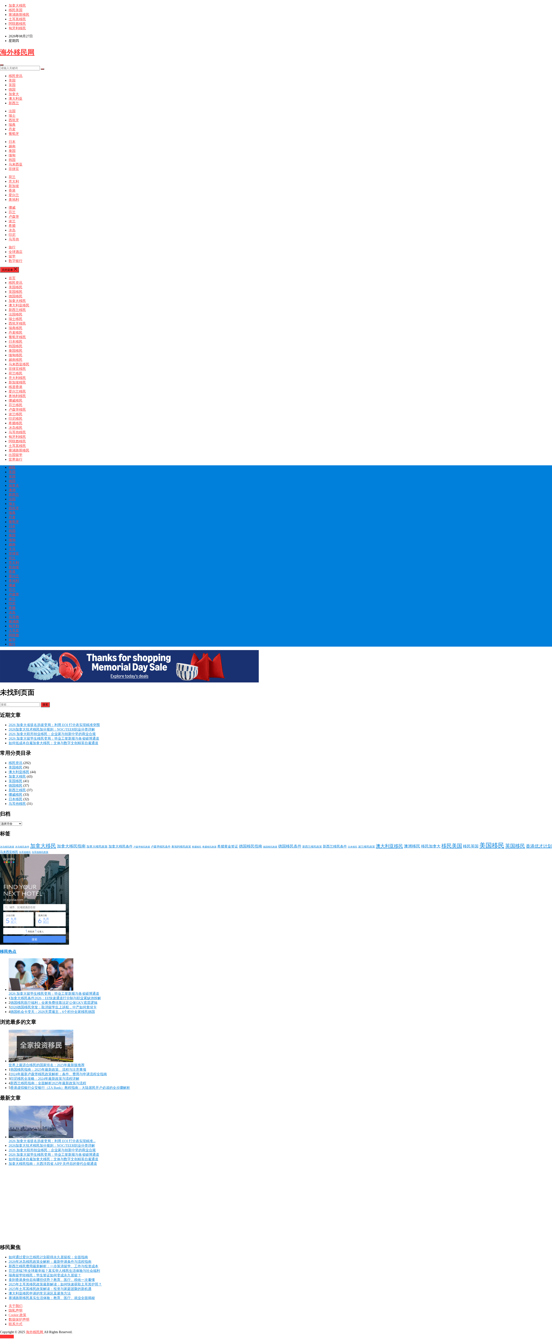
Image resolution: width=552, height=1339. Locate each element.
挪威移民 (15, 400)
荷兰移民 (15, 373)
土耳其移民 (17, 19)
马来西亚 (15, 164)
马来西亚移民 (19, 364)
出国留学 (15, 455)
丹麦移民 (15, 332)
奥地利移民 (17, 396)
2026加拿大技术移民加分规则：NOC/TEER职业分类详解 (52, 729)
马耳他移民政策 (40, 852)
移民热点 (8, 951)
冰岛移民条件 (22, 847)
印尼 (12, 235)
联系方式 (15, 1324)
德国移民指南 (250, 846)
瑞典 (12, 124)
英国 (12, 85)
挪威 (12, 207)
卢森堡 (14, 216)
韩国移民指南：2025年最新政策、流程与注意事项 (48, 1069)
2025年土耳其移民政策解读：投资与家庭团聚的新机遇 (50, 1289)
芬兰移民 (15, 405)
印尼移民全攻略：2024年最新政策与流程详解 (44, 1078)
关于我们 (15, 1306)
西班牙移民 (17, 323)
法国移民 (15, 314)
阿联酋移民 (17, 23)
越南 (12, 146)
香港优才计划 (539, 846)
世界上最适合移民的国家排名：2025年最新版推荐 (47, 1065)
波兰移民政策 (366, 846)
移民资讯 (15, 76)
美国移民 (15, 287)
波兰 (12, 221)
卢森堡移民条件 (161, 846)
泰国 (12, 151)
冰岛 (12, 230)
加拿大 (14, 94)
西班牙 (14, 120)
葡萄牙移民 (17, 337)
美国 (12, 80)
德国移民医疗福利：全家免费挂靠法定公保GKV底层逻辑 (53, 1002)
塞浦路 (14, 621)
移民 (12, 467)
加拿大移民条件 (120, 846)
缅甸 (12, 155)
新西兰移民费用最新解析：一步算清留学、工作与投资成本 (53, 1266)
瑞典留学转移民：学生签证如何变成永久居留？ (45, 1275)
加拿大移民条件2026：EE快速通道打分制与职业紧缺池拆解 (55, 998)
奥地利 (14, 199)
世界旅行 (15, 459)
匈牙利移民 (17, 28)
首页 (12, 278)
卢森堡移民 (17, 409)
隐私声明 (15, 1310)
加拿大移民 (17, 5)
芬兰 (12, 212)
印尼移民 (15, 418)
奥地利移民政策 (181, 846)
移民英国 (470, 846)
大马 (12, 549)
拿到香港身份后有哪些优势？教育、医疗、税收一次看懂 (52, 1280)
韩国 (12, 160)
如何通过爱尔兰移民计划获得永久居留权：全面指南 (48, 1257)
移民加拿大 (431, 846)
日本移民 (15, 341)
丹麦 (12, 129)
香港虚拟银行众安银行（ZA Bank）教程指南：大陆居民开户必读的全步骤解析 (70, 1088)
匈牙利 (14, 626)
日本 (12, 142)
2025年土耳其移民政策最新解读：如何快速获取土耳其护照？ (55, 1284)
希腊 (12, 225)
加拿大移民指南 (71, 846)
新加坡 (14, 186)
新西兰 (14, 103)
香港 (12, 190)
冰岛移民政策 (7, 847)
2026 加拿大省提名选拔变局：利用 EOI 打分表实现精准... (52, 1141)
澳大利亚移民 (19, 305)
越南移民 (15, 360)
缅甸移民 (15, 355)
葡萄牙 (14, 134)
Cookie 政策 (17, 1315)
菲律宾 (14, 169)
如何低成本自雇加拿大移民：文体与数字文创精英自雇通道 (53, 743)
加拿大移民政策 (97, 846)
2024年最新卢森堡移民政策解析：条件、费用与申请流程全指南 (58, 1074)
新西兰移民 (17, 310)
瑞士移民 (15, 319)
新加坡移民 (17, 382)
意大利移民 (17, 378)
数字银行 (15, 261)
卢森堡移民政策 (141, 847)
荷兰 (12, 177)
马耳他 (14, 239)
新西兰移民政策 (312, 846)
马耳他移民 (17, 432)
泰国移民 (15, 350)
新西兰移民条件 (335, 846)
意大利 (14, 181)
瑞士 (12, 115)
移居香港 (15, 387)
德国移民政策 (270, 847)
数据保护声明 (19, 1319)
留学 (12, 256)
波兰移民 (15, 414)
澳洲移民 (412, 846)
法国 (12, 111)
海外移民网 (17, 52)
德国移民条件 (289, 846)
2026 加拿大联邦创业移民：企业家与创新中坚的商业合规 (52, 734)
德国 (12, 89)
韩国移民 (15, 346)
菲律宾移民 (17, 369)
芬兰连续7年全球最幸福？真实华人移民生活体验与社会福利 (54, 1271)
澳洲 (12, 490)
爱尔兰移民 (17, 391)
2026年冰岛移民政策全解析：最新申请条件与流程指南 (50, 1261)
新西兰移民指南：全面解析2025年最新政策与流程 (48, 1083)
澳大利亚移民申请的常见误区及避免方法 (40, 1293)
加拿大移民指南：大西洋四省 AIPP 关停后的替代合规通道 (53, 1163)
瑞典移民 (15, 328)
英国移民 (15, 292)
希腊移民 (15, 423)
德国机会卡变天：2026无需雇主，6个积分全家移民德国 (52, 1012)
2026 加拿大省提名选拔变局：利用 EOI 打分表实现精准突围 (54, 725)
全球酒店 (15, 252)
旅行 (12, 247)
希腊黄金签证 (227, 846)
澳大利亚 (15, 98)
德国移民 (15, 296)
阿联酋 (14, 635)
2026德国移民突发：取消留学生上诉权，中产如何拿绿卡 (53, 1007)
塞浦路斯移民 (19, 14)
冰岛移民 (15, 427)
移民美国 (15, 10)
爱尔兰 (14, 195)
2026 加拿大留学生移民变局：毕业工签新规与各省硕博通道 (54, 738)
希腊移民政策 (209, 847)
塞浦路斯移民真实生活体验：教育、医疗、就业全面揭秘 (52, 1298)
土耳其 (14, 630)
